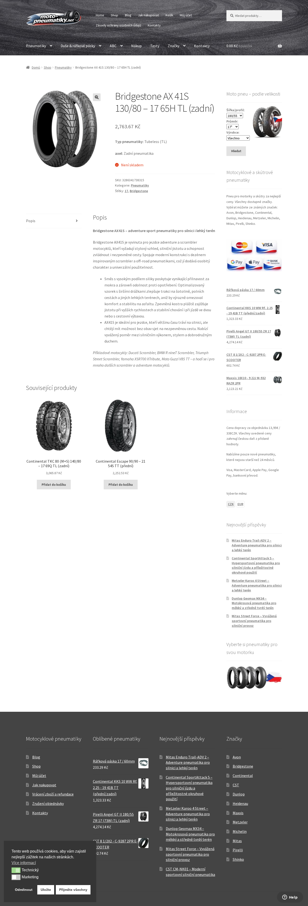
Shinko (238, 859)
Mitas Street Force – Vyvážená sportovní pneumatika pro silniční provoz (254, 621)
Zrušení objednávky (48, 803)
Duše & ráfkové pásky (78, 45)
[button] (97, 97)
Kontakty (154, 25)
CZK (231, 504)
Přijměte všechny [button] (73, 890)
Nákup (136, 45)
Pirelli (238, 850)
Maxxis (238, 812)
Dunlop (239, 794)
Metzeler (240, 822)
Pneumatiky (36, 45)
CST (236, 785)
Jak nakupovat (148, 15)
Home (100, 15)
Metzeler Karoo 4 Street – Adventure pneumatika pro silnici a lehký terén (257, 585)
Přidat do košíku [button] (54, 484)
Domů (36, 67)
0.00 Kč (239, 45)
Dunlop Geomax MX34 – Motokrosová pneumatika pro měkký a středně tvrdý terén (254, 603)
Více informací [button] (24, 863)
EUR (240, 504)
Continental (243, 775)
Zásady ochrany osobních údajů (118, 25)
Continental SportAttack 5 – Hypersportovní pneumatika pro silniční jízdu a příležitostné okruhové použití (256, 565)
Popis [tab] (30, 220)
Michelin (240, 831)
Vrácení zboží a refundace (53, 794)
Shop (114, 15)
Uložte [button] (46, 890)
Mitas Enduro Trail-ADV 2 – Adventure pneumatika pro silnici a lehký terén (257, 545)
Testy (154, 45)
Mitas (237, 840)
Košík (169, 15)
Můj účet (186, 15)
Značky (173, 45)
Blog (128, 15)
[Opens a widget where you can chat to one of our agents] (290, 898)
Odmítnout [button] (23, 890)
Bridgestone (139, 191)
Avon (237, 757)
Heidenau (240, 803)
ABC (113, 45)
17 (126, 191)
